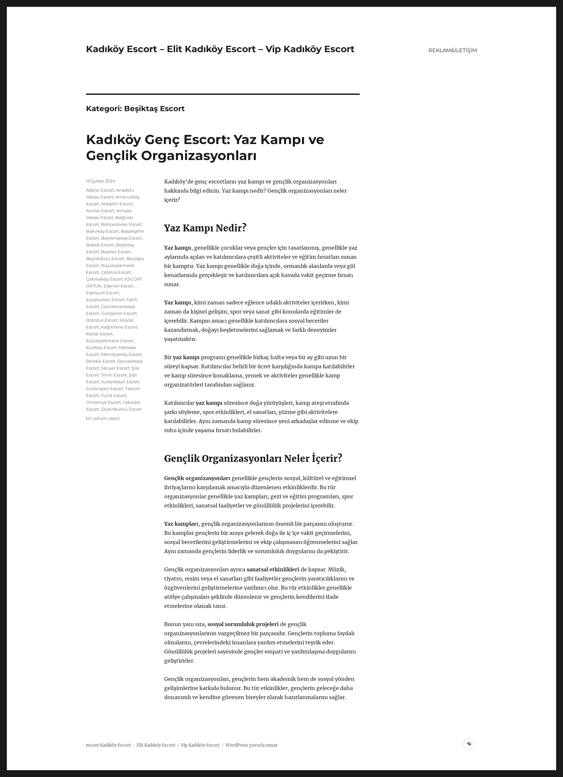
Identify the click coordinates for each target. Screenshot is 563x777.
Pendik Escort (100, 361)
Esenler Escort (119, 285)
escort (92, 745)
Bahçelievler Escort (121, 224)
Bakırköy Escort (102, 231)
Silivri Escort (114, 374)
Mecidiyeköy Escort (121, 354)
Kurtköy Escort (101, 347)
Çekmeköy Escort (104, 279)
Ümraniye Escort (103, 402)
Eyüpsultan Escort (105, 299)
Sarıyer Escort (115, 368)
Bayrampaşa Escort (121, 238)
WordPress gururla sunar (251, 745)
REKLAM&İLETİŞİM (452, 50)
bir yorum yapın (103, 418)
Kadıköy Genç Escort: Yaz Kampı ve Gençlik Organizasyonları (205, 147)
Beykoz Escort (116, 251)
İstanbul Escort (102, 320)
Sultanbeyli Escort (120, 381)
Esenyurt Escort (102, 292)
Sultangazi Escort (104, 388)
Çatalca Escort (116, 272)
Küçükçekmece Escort (109, 340)
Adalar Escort (100, 190)
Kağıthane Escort (119, 327)
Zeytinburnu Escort (121, 409)
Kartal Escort (99, 333)
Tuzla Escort (113, 395)
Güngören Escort (119, 313)
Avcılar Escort (100, 210)
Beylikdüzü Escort (105, 258)
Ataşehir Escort (117, 203)
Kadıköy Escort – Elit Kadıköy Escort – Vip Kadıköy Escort (220, 48)
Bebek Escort (100, 244)
